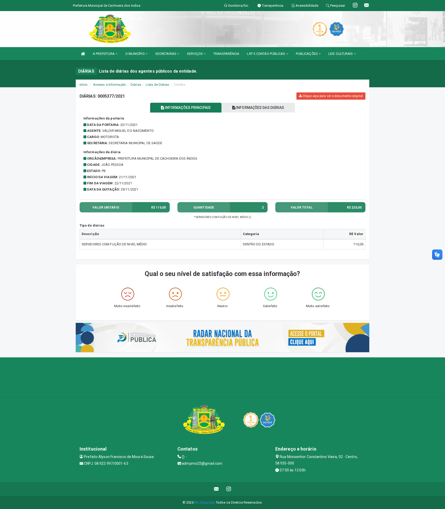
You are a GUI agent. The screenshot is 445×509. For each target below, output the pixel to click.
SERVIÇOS (195, 54)
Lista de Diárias (157, 85)
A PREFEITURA (104, 54)
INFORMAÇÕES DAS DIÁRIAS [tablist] (259, 108)
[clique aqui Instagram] (228, 489)
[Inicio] (83, 53)
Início (84, 85)
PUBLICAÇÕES (307, 54)
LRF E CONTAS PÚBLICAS (266, 54)
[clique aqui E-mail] (216, 489)
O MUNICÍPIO (135, 54)
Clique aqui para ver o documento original (332, 96)
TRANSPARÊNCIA (226, 54)
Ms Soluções (204, 502)
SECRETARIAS (166, 54)
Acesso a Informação (109, 85)
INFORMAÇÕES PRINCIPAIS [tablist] (187, 108)
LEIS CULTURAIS (341, 54)
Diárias (136, 85)
